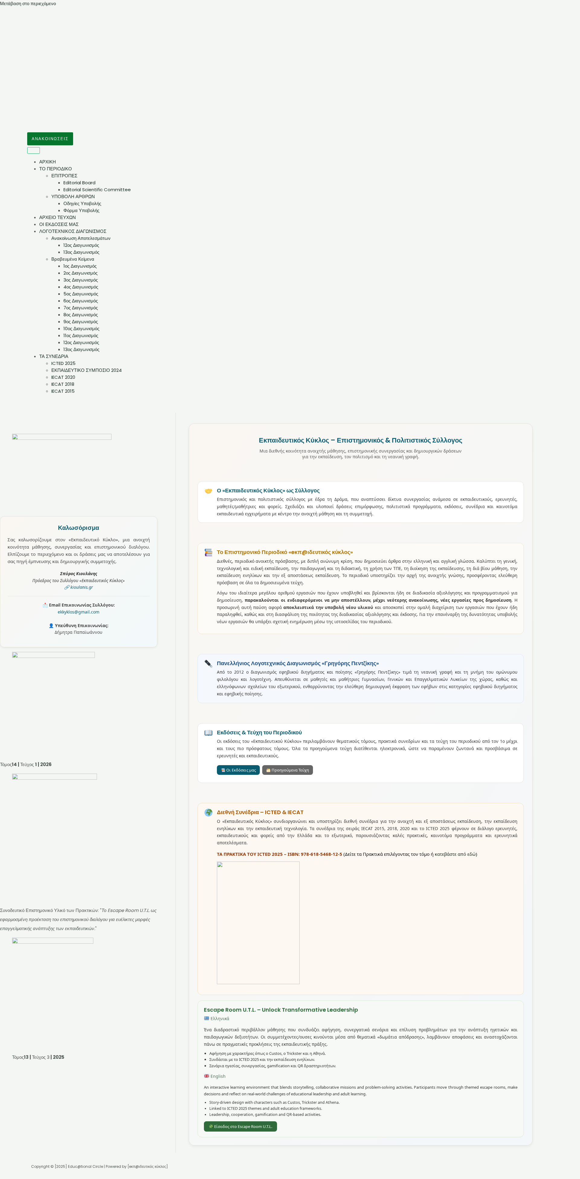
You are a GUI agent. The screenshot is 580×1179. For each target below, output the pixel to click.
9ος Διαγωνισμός (80, 321)
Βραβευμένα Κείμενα (72, 259)
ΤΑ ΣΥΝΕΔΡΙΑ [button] (53, 356)
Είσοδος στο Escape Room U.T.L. (242, 1126)
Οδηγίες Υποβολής (82, 203)
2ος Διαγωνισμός (80, 273)
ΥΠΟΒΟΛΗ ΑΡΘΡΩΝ (73, 196)
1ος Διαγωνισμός (80, 266)
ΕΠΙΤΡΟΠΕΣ (64, 175)
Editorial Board (79, 182)
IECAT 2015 (63, 391)
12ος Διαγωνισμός (81, 245)
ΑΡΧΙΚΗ (47, 162)
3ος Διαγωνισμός (80, 280)
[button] (50, 138)
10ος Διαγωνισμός (81, 328)
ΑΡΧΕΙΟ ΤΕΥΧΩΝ (57, 217)
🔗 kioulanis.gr (78, 587)
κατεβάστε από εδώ (455, 854)
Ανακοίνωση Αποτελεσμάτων (81, 238)
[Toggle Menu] (33, 150)
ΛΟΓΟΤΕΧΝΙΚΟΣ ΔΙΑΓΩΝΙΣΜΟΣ (72, 231)
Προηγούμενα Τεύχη (290, 770)
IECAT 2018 (62, 384)
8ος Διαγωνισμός (80, 314)
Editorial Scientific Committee (97, 189)
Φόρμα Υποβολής (81, 210)
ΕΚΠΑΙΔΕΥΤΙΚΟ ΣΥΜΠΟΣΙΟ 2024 (86, 370)
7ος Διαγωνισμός (80, 307)
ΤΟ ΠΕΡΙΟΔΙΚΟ (55, 169)
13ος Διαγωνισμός (81, 252)
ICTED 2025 (63, 363)
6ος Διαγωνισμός (80, 301)
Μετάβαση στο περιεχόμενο (28, 3)
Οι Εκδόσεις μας (240, 770)
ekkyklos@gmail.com (78, 612)
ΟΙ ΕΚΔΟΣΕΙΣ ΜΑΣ (59, 224)
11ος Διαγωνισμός (80, 335)
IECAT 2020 (63, 377)
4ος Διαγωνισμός (80, 287)
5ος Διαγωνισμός (80, 294)
